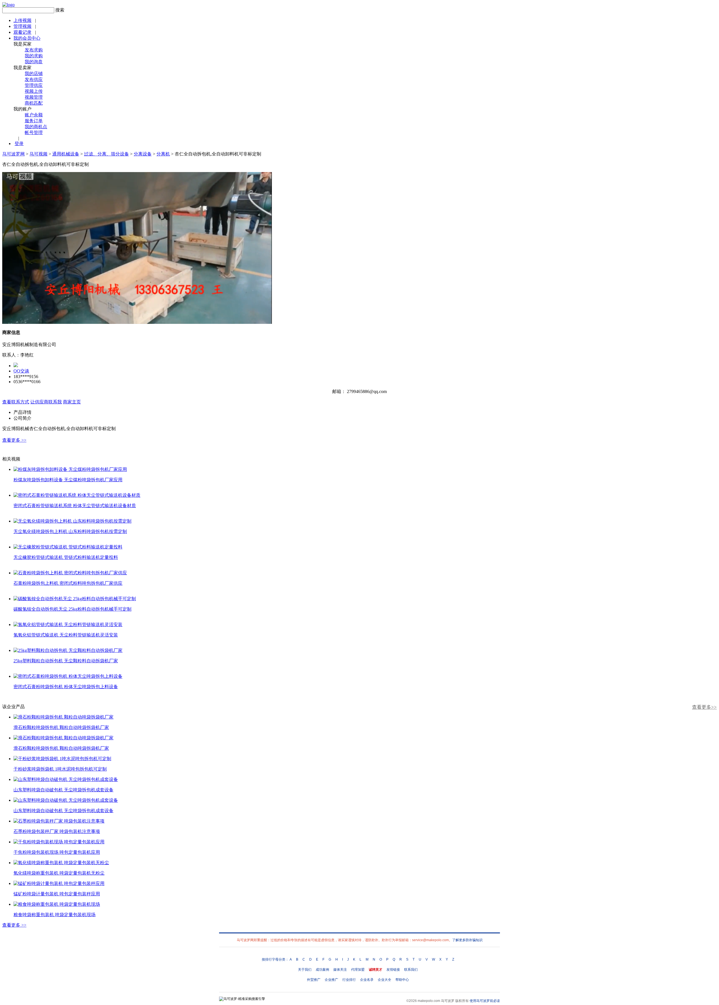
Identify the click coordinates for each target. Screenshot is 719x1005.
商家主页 (72, 401)
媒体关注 (340, 970)
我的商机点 (36, 126)
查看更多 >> (14, 440)
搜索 (59, 10)
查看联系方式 (15, 401)
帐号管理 (34, 132)
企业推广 (331, 980)
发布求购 (34, 50)
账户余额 (34, 114)
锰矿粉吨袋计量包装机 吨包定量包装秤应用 (56, 893)
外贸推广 (313, 980)
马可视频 (38, 154)
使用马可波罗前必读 (485, 1001)
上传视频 (22, 20)
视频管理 (34, 97)
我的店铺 (34, 73)
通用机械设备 (65, 154)
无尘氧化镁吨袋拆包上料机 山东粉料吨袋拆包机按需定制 (70, 531)
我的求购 (34, 55)
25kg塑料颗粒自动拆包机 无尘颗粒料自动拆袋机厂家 (65, 660)
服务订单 (34, 120)
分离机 (163, 154)
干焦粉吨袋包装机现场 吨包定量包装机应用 (56, 852)
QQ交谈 (21, 371)
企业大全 (384, 980)
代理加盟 (358, 970)
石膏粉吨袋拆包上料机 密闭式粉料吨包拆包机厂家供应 (67, 583)
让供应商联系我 (46, 401)
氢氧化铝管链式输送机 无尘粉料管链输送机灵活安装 (65, 635)
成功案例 (322, 970)
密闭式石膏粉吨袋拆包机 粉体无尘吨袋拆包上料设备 (65, 686)
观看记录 (22, 32)
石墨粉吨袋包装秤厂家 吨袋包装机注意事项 (56, 831)
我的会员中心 (26, 38)
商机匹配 (34, 103)
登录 (19, 143)
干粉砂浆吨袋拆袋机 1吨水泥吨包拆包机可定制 (60, 769)
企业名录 (367, 980)
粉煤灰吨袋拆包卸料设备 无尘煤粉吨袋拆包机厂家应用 (67, 479)
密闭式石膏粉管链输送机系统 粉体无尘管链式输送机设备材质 (74, 505)
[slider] (137, 313)
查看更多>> (704, 707)
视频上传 (34, 91)
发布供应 (34, 79)
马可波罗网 (13, 154)
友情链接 (393, 970)
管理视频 (22, 26)
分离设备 (143, 154)
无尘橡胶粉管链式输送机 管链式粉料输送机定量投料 (65, 557)
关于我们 (304, 970)
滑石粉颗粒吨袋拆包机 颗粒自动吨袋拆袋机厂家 (61, 727)
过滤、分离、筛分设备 (106, 154)
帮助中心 (402, 980)
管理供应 (34, 85)
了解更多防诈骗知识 (467, 940)
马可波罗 (447, 1001)
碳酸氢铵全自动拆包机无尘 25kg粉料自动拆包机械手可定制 (72, 609)
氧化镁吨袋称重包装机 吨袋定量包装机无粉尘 (58, 873)
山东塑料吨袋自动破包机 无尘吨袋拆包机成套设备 (63, 789)
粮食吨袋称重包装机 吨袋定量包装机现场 (54, 914)
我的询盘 (34, 61)
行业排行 (349, 980)
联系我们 (411, 970)
